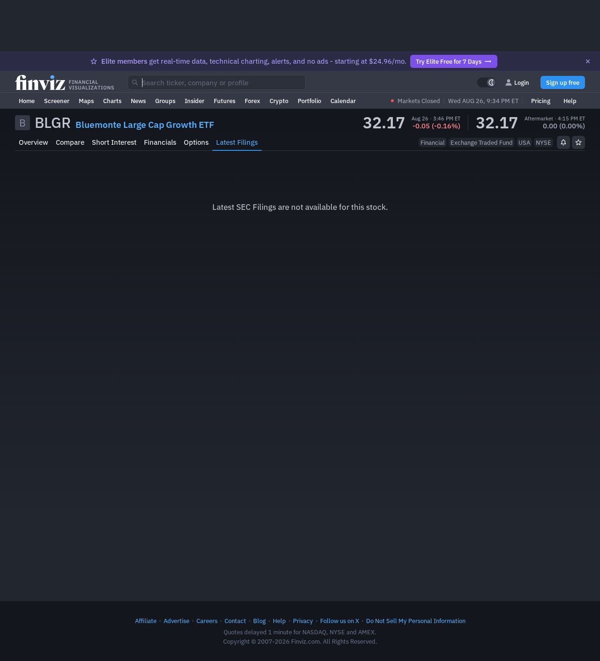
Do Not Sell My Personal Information (415, 620)
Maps (86, 100)
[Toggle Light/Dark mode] (486, 82)
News (138, 100)
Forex (252, 100)
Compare (70, 142)
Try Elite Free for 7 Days (448, 61)
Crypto (279, 100)
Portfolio (309, 100)
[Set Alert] (563, 142)
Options (196, 142)
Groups (165, 100)
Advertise (176, 620)
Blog (259, 620)
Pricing (540, 100)
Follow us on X (339, 620)
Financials (160, 142)
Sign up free (562, 82)
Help (570, 100)
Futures (224, 100)
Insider (194, 100)
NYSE (543, 142)
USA (524, 142)
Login (521, 82)
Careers (207, 620)
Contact (235, 620)
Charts (112, 100)
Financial (432, 142)
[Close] (587, 61)
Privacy (303, 620)
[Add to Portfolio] (578, 142)
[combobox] (217, 82)
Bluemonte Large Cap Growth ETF (144, 124)
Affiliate (146, 620)
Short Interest (114, 142)
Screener (56, 100)
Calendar (343, 100)
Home (27, 100)
